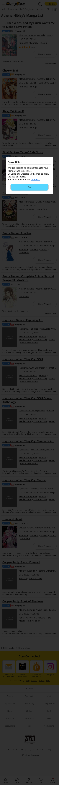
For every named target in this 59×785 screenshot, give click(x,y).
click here (35, 179)
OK (29, 187)
